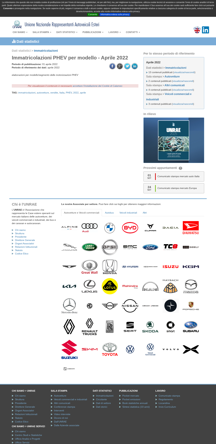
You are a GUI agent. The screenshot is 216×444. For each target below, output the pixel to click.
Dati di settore (103, 403)
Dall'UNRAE (60, 421)
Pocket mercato (130, 395)
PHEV (69, 92)
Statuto (19, 250)
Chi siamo (19, 32)
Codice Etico (21, 253)
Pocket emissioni (131, 399)
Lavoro (114, 32)
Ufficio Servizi (22, 442)
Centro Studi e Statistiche (28, 435)
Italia (61, 92)
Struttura (19, 233)
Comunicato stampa (169, 395)
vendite (54, 92)
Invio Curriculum (167, 406)
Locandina (164, 403)
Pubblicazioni (92, 32)
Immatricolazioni (46, 50)
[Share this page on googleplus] (119, 66)
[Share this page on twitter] (127, 66)
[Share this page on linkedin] (134, 66)
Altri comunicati (175, 85)
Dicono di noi (61, 418)
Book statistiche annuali (134, 403)
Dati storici (101, 406)
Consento (92, 14)
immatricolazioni (26, 92)
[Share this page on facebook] (112, 66)
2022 (76, 92)
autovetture (43, 92)
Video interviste (62, 414)
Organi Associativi (24, 243)
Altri (145, 212)
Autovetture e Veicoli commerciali (81, 212)
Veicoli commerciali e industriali (70, 399)
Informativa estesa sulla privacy (115, 14)
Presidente (20, 236)
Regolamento (166, 399)
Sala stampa (41, 32)
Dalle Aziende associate (66, 425)
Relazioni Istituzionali (26, 246)
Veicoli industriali (128, 212)
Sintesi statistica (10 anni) (136, 406)
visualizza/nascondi (184, 72)
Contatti (132, 32)
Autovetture (172, 76)
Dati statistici (66, 32)
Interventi (59, 410)
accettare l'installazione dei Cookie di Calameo (97, 86)
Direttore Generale (25, 240)
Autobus (109, 212)
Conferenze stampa (64, 406)
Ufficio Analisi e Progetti (27, 438)
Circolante (101, 399)
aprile (83, 92)
